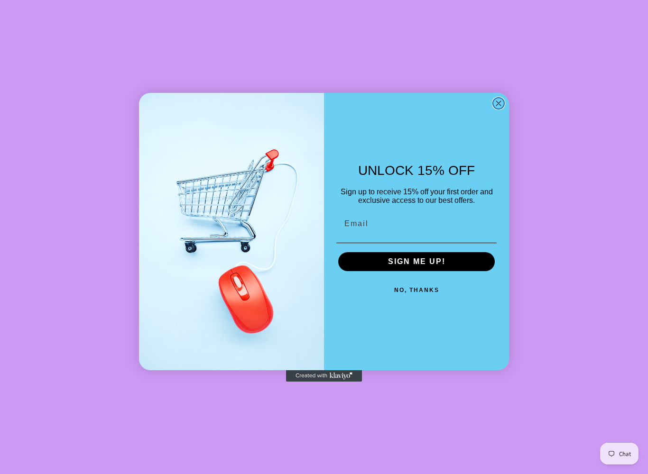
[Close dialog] (498, 103)
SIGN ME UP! (416, 261)
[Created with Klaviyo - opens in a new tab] (324, 376)
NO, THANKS (416, 290)
